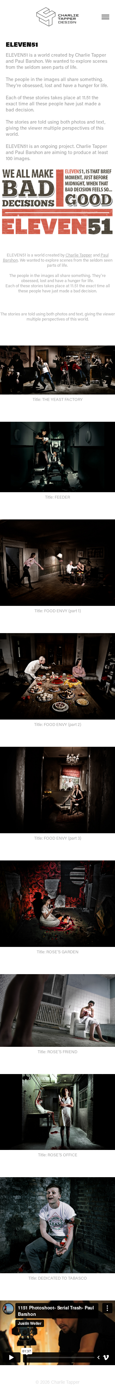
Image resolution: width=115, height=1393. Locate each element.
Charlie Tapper (78, 254)
